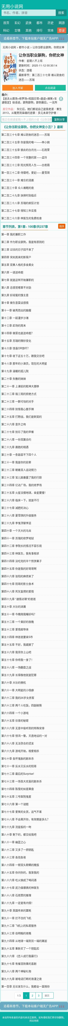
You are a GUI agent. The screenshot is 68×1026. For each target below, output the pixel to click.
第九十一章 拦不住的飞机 (16, 918)
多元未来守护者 (47, 113)
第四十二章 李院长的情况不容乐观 (21, 546)
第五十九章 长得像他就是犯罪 (18, 675)
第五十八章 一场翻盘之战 (16, 667)
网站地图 (34, 1020)
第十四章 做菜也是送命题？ (17, 333)
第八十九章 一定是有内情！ (17, 903)
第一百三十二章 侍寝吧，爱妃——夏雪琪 (25, 172)
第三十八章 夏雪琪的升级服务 (18, 515)
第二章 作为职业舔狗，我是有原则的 (22, 242)
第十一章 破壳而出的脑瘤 (16, 310)
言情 (17, 30)
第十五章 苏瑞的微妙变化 (16, 340)
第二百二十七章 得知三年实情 (18, 210)
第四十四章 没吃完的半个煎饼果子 (21, 561)
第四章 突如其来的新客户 (16, 257)
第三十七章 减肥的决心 (15, 508)
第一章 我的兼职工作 (13, 234)
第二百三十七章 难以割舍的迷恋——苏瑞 (25, 134)
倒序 (61, 226)
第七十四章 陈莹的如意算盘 (17, 789)
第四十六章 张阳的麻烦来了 (17, 576)
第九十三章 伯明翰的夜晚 (16, 933)
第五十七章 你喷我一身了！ (17, 660)
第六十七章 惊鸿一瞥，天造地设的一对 (24, 735)
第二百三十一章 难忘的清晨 (17, 180)
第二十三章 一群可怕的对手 (17, 401)
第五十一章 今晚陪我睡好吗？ (18, 614)
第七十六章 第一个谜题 (15, 804)
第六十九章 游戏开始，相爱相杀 (20, 751)
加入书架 (17, 88)
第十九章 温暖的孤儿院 (15, 371)
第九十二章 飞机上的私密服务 (18, 925)
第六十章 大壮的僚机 (13, 682)
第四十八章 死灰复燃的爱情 (17, 591)
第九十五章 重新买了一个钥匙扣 (20, 948)
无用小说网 (12, 6)
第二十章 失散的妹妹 (13, 378)
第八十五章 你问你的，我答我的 (20, 872)
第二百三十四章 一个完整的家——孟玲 (24, 157)
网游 (62, 23)
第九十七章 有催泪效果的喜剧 (18, 963)
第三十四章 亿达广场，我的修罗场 (21, 485)
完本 (51, 30)
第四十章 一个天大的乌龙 (16, 530)
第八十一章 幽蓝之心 (13, 842)
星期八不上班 (34, 60)
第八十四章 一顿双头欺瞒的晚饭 (20, 865)
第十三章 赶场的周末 (13, 325)
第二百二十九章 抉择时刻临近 (18, 195)
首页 (6, 23)
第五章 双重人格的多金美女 (17, 264)
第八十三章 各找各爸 (13, 857)
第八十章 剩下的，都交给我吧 (18, 834)
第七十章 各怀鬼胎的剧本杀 (17, 758)
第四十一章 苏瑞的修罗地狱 (17, 538)
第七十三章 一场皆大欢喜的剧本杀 (21, 781)
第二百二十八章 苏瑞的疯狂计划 (20, 203)
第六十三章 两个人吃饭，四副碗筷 (21, 705)
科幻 (6, 30)
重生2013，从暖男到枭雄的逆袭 (32, 111)
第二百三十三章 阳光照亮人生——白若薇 (25, 165)
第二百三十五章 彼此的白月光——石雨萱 (25, 150)
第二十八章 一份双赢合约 (16, 439)
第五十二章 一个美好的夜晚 (17, 622)
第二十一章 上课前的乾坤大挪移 (20, 386)
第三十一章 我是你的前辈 (16, 462)
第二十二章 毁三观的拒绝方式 (18, 394)
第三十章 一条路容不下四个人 (18, 454)
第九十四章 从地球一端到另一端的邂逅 (24, 941)
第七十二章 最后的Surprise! (17, 773)
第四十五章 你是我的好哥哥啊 (18, 568)
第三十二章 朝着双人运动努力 (18, 470)
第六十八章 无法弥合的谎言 (17, 743)
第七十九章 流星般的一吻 (16, 827)
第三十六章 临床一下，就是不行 (20, 500)
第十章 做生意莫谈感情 (15, 302)
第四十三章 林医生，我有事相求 (20, 553)
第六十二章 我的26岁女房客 (17, 698)
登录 (62, 30)
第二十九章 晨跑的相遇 (15, 447)
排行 (39, 30)
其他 (29, 30)
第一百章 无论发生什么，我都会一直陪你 (25, 986)
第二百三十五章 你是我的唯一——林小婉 (25, 142)
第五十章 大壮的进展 (13, 606)
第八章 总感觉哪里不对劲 (16, 287)
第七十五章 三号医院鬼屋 (16, 796)
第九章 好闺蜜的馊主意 (15, 295)
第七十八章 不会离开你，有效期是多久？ (25, 819)
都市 (39, 23)
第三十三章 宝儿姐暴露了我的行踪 (21, 477)
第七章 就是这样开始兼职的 (17, 280)
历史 (51, 23)
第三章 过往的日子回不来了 (17, 249)
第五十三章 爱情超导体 (15, 629)
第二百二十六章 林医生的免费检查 (21, 218)
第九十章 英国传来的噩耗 (16, 910)
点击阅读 (50, 88)
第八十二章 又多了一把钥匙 (17, 849)
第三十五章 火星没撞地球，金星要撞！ (24, 492)
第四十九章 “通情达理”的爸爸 (18, 599)
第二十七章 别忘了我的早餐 (17, 432)
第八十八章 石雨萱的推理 (16, 895)
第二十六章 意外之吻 (13, 424)
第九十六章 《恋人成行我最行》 (20, 956)
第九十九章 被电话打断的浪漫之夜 (21, 979)
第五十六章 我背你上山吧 (16, 652)
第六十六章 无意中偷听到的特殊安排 (22, 728)
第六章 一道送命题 (12, 272)
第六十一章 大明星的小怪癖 (17, 690)
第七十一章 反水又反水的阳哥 (18, 766)
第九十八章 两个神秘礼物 (16, 971)
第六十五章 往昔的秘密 (15, 720)
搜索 (61, 12)
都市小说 (24, 47)
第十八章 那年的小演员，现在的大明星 (24, 363)
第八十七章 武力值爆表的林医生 (20, 887)
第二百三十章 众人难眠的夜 (17, 188)
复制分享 (59, 119)
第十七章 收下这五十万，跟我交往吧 (22, 356)
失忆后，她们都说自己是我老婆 (35, 109)
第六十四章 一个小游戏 (15, 713)
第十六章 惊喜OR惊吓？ (15, 348)
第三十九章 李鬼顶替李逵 (16, 523)
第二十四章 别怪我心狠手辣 (17, 409)
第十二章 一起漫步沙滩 (15, 318)
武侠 (29, 23)
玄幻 (17, 23)
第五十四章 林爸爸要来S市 (17, 637)
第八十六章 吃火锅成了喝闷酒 (18, 880)
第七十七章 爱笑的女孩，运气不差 (21, 811)
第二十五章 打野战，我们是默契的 (21, 416)
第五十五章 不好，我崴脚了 (17, 644)
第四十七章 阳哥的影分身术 (17, 584)
